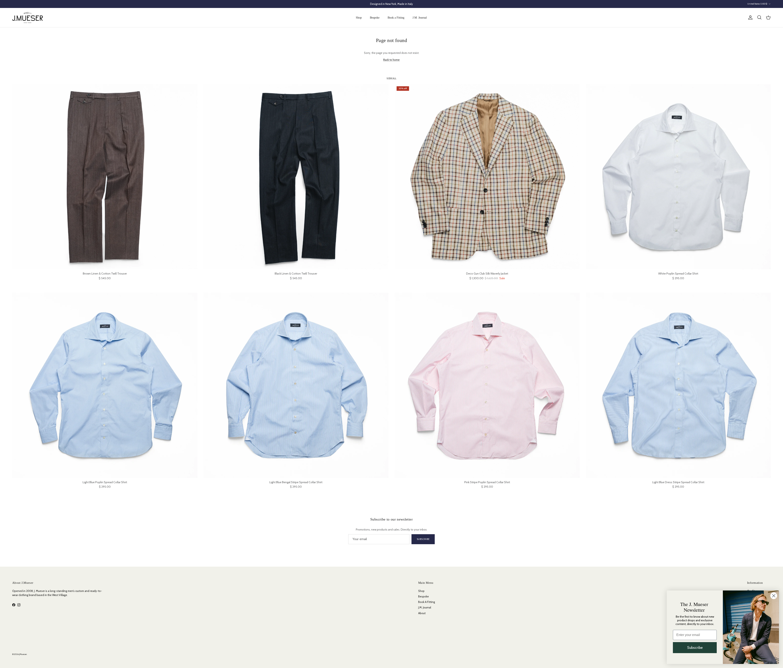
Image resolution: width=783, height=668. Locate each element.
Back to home (391, 59)
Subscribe (423, 539)
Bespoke (374, 17)
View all (391, 78)
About (422, 613)
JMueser (23, 654)
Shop (359, 17)
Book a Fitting (396, 17)
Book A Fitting (426, 602)
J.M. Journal (420, 17)
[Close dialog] (773, 595)
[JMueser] (27, 17)
